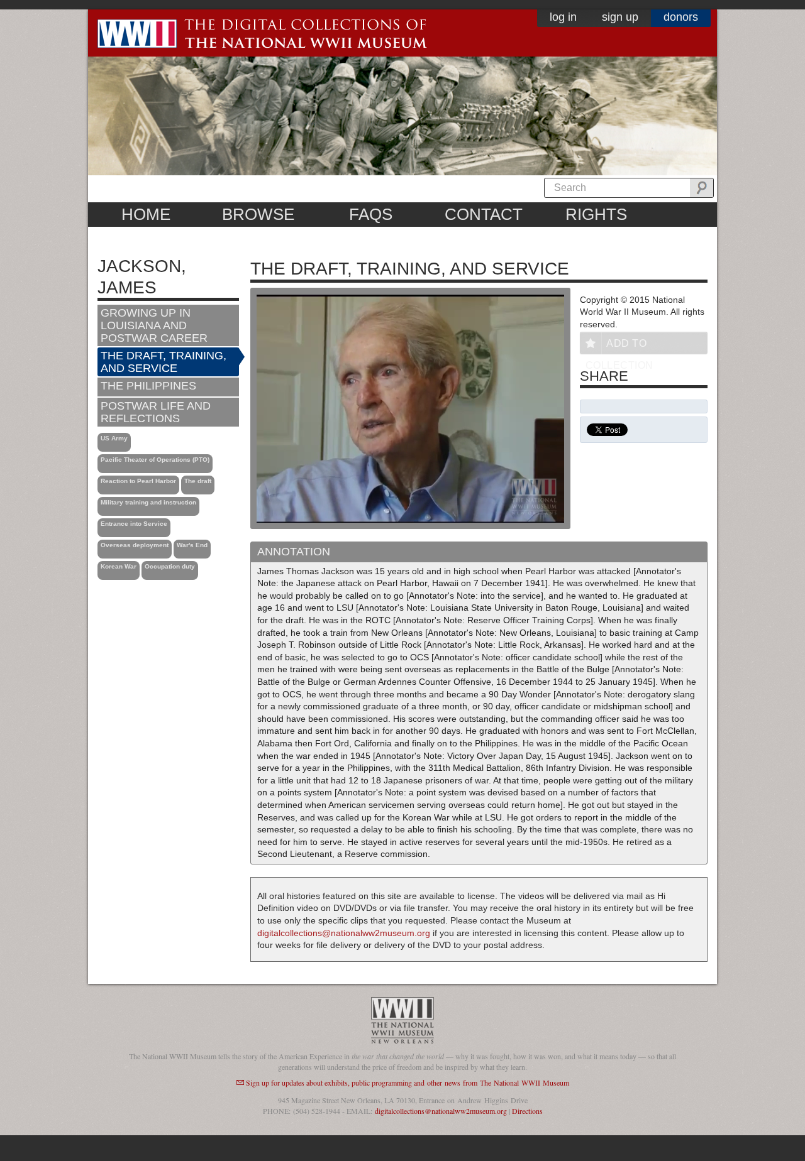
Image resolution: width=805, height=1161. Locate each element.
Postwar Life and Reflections (156, 412)
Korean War (118, 566)
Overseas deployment (135, 545)
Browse (258, 214)
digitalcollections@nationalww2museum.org (343, 933)
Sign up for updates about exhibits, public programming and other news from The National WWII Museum (407, 1082)
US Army (114, 438)
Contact (484, 214)
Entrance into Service (134, 523)
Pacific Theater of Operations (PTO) (155, 459)
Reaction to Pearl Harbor (138, 480)
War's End (192, 545)
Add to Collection (619, 346)
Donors (680, 17)
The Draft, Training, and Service (163, 361)
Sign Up (620, 17)
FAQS (370, 214)
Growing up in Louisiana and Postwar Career (154, 325)
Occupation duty (170, 566)
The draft (197, 480)
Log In (563, 17)
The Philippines (148, 385)
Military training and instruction (148, 502)
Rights (596, 214)
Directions (527, 1111)
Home (145, 214)
